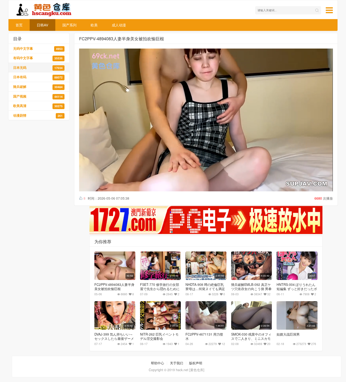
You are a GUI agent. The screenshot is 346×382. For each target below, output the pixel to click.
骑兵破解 (38, 86)
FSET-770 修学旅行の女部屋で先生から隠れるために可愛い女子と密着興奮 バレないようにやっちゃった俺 (160, 291)
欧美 (94, 24)
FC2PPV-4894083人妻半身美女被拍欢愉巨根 (114, 286)
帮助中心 (157, 363)
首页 (19, 24)
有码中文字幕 (38, 57)
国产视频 (38, 96)
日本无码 (38, 67)
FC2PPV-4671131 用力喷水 (204, 336)
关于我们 (176, 363)
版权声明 (195, 363)
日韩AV (42, 24)
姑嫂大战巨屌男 (288, 334)
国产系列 (69, 24)
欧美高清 (38, 105)
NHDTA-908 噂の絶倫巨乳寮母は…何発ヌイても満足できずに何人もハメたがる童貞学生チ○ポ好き (205, 291)
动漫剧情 (38, 115)
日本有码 (38, 76)
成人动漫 (119, 24)
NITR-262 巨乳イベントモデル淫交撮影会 (159, 336)
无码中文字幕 (38, 48)
